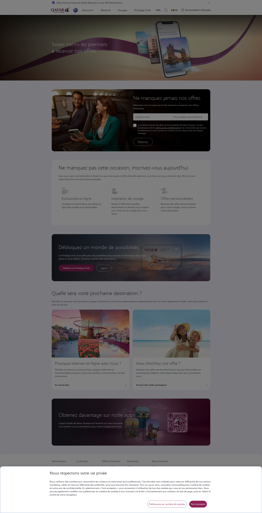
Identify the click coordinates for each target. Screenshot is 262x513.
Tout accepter (198, 504)
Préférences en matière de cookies (167, 504)
